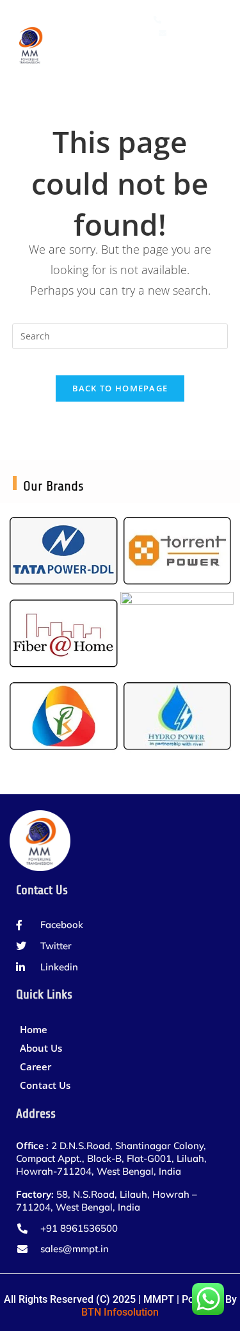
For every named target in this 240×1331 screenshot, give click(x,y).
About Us (41, 1047)
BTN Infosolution (120, 1312)
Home (33, 1029)
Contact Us (45, 1085)
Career (35, 1066)
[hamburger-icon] (212, 61)
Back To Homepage (120, 388)
